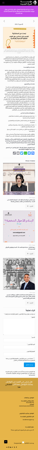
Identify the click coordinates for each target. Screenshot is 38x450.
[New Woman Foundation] (28, 2)
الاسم (33, 337)
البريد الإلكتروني (31, 344)
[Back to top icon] (5, 441)
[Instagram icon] (8, 447)
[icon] (6, 447)
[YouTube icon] (12, 447)
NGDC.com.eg (30, 443)
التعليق (33, 317)
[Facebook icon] (16, 447)
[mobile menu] (3, 2)
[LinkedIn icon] (10, 447)
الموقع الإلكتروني (31, 351)
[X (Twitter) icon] (14, 447)
